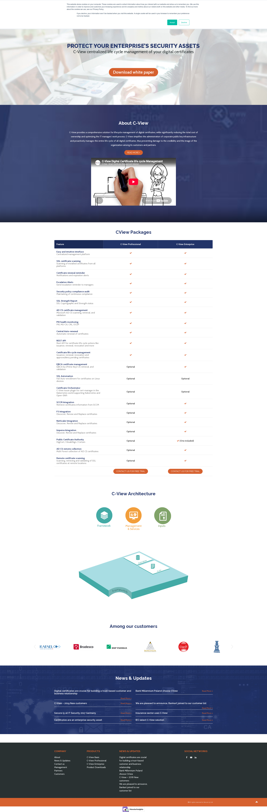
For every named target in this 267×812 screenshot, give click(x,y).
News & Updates (62, 760)
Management (60, 767)
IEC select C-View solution (150, 720)
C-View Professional (96, 760)
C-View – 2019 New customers (70, 703)
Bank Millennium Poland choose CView (157, 691)
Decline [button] (184, 22)
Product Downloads (96, 767)
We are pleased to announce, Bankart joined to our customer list (171, 703)
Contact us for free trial (130, 471)
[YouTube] (191, 757)
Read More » (126, 698)
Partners (58, 770)
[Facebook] (186, 757)
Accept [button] (172, 22)
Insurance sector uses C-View (152, 713)
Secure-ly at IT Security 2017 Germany (75, 713)
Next (232, 647)
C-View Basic (93, 757)
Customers (59, 774)
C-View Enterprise (95, 764)
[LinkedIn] (195, 757)
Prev (35, 647)
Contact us (59, 764)
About (57, 757)
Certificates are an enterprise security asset (78, 720)
